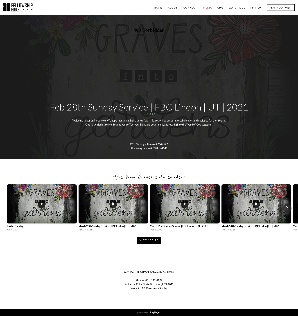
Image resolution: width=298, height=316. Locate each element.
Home (158, 7)
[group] (42, 208)
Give (220, 7)
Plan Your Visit (280, 7)
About (173, 7)
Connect (190, 7)
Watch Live (237, 7)
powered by (149, 312)
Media (207, 7)
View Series (149, 240)
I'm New (256, 7)
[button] (287, 208)
